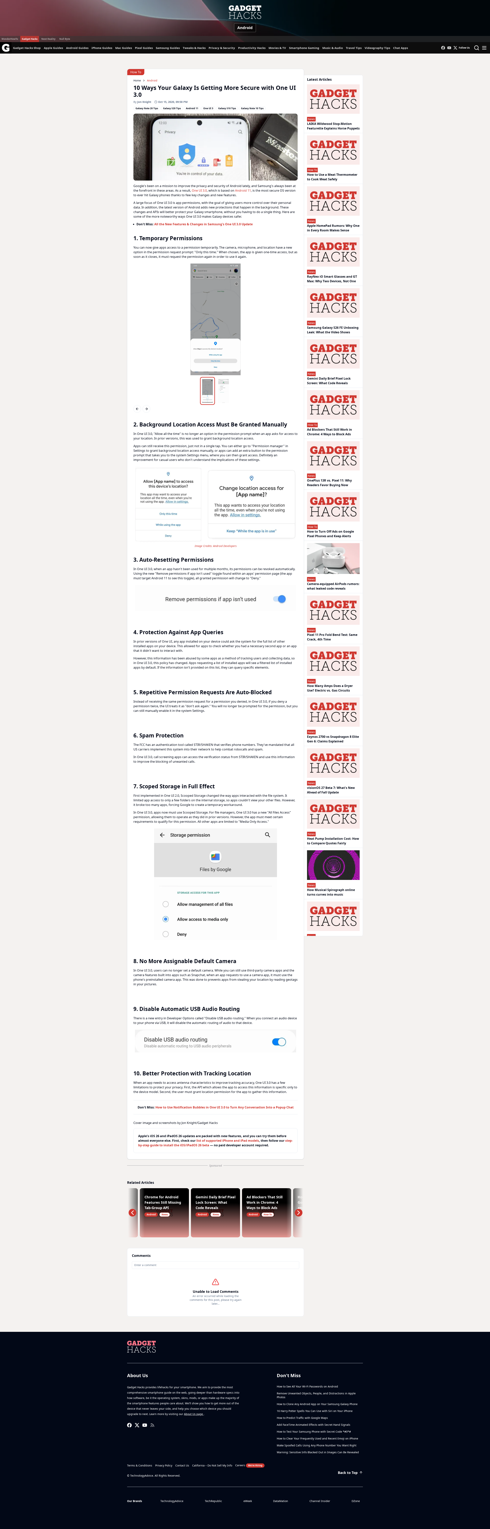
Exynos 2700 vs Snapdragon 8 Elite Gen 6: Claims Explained (333, 739)
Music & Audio (332, 48)
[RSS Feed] (152, 1425)
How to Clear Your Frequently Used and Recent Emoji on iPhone (317, 1438)
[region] (215, 319)
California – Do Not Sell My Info (212, 1465)
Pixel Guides (144, 48)
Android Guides (77, 48)
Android (245, 27)
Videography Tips (377, 48)
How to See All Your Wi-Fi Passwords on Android (307, 1386)
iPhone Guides (101, 48)
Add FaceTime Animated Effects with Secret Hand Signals (313, 1424)
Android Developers (225, 546)
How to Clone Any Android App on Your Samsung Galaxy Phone (317, 1404)
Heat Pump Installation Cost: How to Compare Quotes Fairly (333, 841)
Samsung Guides (168, 48)
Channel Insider (320, 1501)
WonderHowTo (10, 39)
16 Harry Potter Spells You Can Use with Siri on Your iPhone (315, 1411)
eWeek (247, 1501)
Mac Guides (123, 48)
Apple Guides (53, 48)
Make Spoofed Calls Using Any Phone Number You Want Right (316, 1445)
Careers (248, 1465)
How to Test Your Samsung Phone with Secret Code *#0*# (314, 1431)
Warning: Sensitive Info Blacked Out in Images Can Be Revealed (318, 1452)
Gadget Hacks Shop (27, 48)
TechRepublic (213, 1501)
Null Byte (64, 39)
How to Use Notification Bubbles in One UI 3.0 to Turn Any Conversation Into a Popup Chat (224, 1107)
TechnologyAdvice (171, 1501)
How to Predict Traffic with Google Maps (302, 1418)
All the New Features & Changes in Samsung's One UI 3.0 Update (203, 224)
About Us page (194, 1414)
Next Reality (48, 39)
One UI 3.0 (199, 190)
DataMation (280, 1501)
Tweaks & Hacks (194, 48)
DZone (356, 1501)
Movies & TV (277, 48)
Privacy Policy (163, 1465)
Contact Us (182, 1465)
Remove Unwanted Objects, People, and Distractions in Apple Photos (316, 1395)
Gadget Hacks (30, 39)
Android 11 (243, 190)
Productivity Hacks (251, 48)
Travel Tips (354, 48)
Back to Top (348, 1472)
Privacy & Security (222, 48)
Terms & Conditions (139, 1465)
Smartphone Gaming (304, 48)
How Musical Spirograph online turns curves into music (331, 892)
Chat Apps (400, 48)
